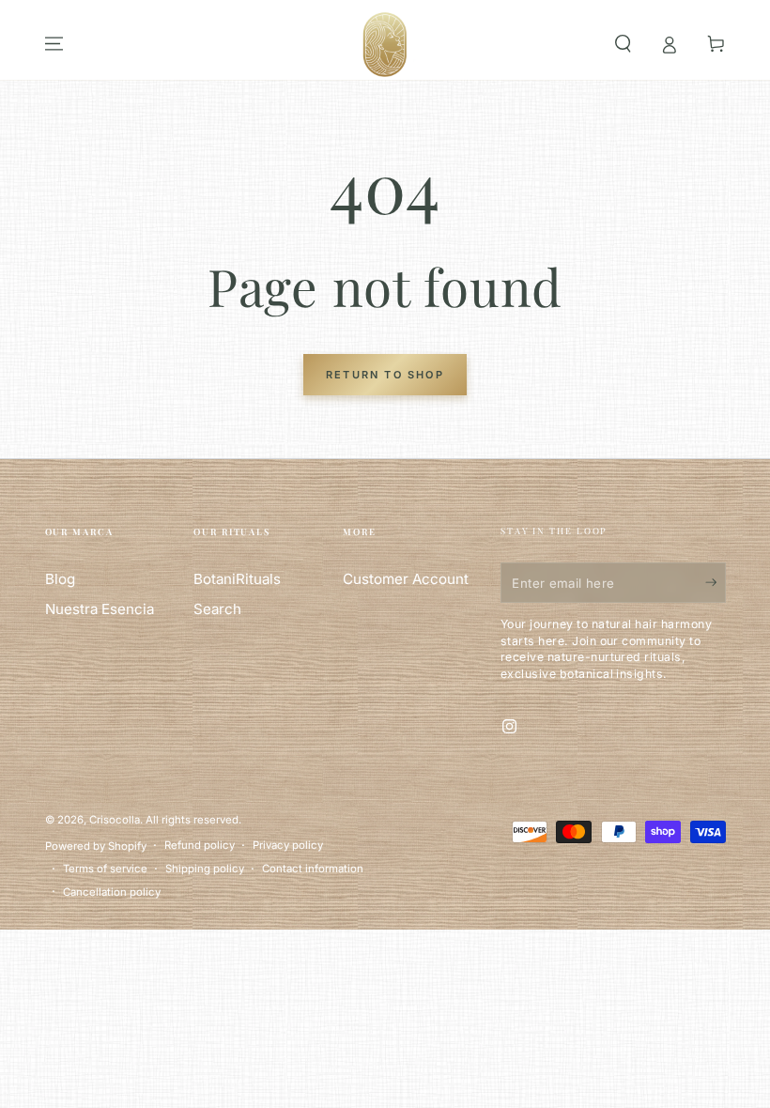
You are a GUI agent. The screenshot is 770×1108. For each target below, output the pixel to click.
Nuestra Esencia (99, 609)
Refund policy (199, 845)
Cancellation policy (112, 892)
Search (217, 609)
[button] (623, 44)
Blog (60, 579)
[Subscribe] (704, 582)
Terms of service (105, 868)
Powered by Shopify (95, 846)
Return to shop (385, 374)
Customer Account (406, 579)
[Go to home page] (385, 44)
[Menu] (54, 44)
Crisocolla (114, 819)
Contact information (312, 868)
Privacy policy (288, 845)
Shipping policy (204, 868)
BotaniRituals (237, 579)
